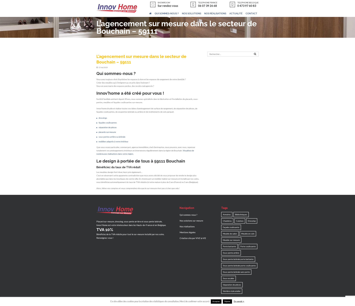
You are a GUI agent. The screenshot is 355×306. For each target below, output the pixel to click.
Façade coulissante (231, 227)
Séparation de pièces (232, 285)
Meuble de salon (230, 233)
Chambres (227, 221)
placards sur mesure (107, 132)
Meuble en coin (247, 233)
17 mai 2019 (103, 67)
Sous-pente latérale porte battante (238, 259)
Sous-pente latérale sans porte (236, 272)
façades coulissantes (108, 122)
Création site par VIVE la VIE (193, 238)
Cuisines (240, 221)
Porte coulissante (248, 246)
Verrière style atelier (232, 291)
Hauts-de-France (144, 225)
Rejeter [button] (227, 301)
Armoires (227, 214)
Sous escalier (228, 278)
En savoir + (239, 301)
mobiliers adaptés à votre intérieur (113, 141)
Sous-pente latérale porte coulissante (239, 265)
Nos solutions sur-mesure (191, 220)
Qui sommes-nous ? (188, 215)
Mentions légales (188, 232)
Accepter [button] (216, 301)
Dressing (252, 221)
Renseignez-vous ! (104, 238)
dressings (103, 118)
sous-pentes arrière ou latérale (112, 137)
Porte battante (229, 246)
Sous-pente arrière (231, 253)
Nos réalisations (187, 226)
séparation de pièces (108, 127)
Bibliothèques (241, 214)
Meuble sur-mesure (231, 240)
